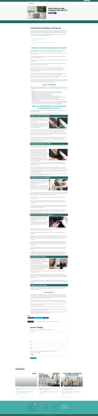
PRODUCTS (47, 3)
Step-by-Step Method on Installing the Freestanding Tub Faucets (44, 42)
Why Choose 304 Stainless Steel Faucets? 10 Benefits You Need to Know (48, 389)
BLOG (53, 3)
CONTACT (57, 3)
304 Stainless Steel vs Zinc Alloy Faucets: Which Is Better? (43, 321)
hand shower (46, 68)
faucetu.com (64, 306)
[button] (69, 322)
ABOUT (42, 3)
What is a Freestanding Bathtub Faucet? (39, 39)
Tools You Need (35, 40)
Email (31, 344)
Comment (32, 331)
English (86, 0)
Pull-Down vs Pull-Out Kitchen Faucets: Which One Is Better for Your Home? (71, 389)
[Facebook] (49, 13)
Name (31, 341)
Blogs (50, 21)
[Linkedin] (51, 13)
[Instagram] (55, 13)
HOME (38, 3)
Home (47, 21)
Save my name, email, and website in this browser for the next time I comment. (44, 351)
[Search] (69, 3)
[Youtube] (53, 13)
